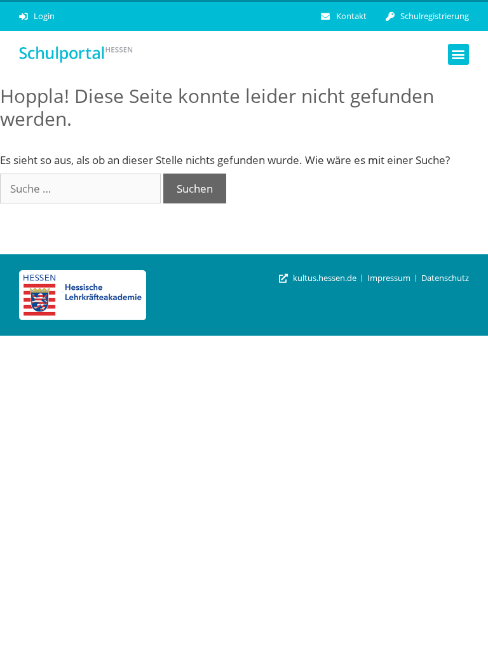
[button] (458, 54)
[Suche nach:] (81, 188)
